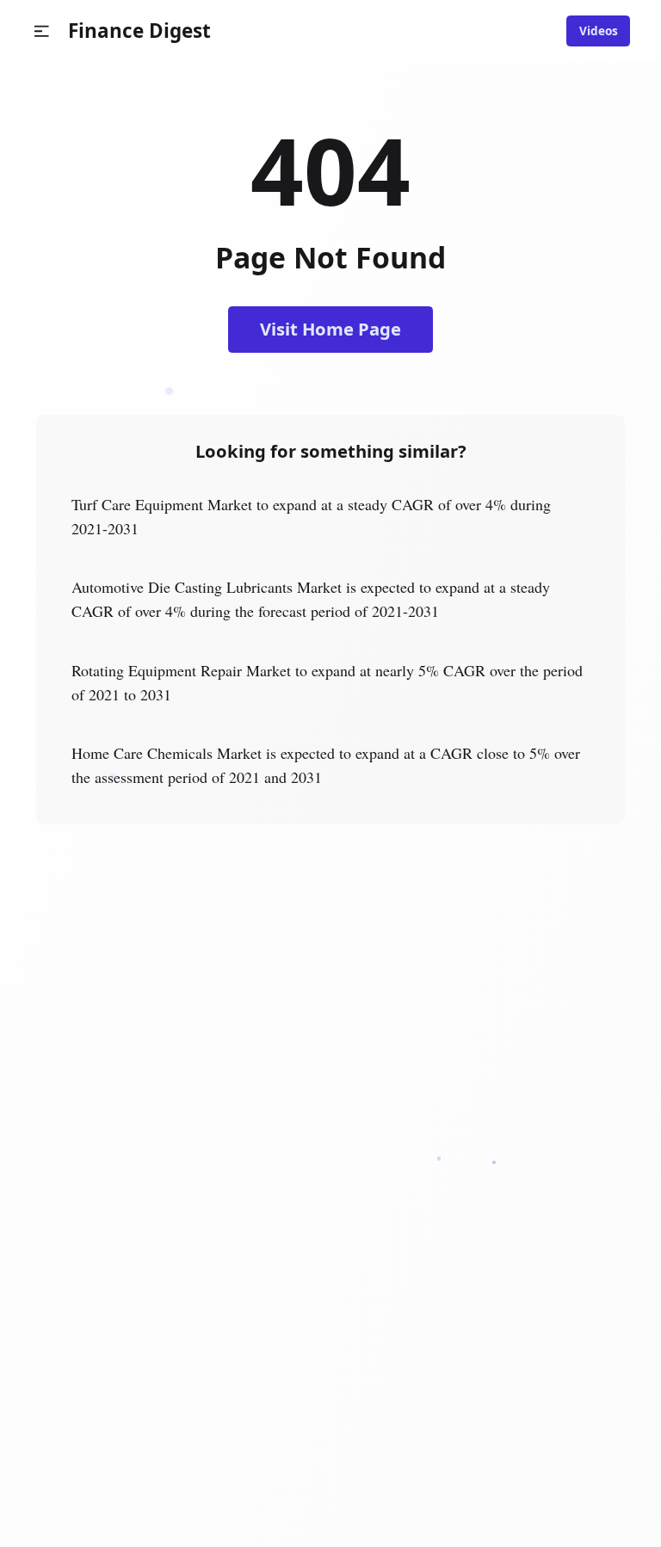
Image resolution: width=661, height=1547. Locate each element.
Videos (598, 31)
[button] (41, 31)
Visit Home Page (330, 329)
